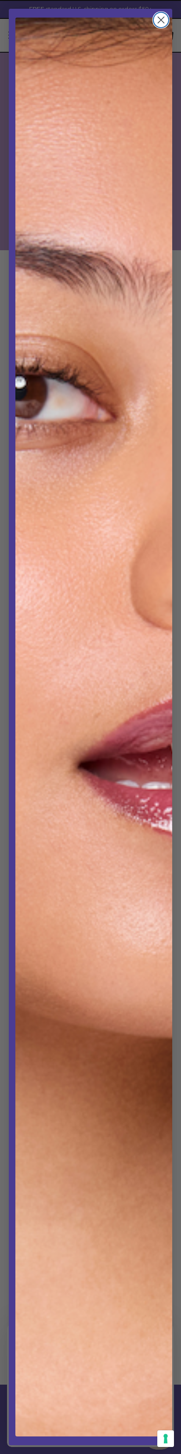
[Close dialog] (161, 20)
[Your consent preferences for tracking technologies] (165, 1438)
